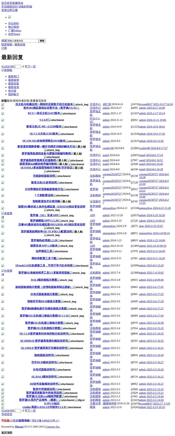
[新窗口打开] (2, 104)
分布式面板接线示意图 (44, 294)
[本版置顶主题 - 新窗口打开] (7, 217)
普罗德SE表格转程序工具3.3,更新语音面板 (44, 272)
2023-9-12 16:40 (156, 251)
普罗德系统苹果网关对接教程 (38, 160)
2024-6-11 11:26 (162, 208)
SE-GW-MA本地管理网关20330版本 (43, 140)
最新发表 (13, 87)
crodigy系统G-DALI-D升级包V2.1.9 (44, 407)
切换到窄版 (25, 6)
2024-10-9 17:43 (156, 133)
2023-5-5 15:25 (155, 389)
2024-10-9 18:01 (156, 126)
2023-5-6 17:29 (155, 301)
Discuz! (19, 426)
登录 (4, 10)
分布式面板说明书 (44, 369)
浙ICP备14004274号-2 (45, 420)
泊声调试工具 (44, 251)
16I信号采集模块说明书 (44, 383)
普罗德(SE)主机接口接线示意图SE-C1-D (44, 315)
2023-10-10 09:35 (156, 245)
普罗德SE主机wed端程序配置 (44, 396)
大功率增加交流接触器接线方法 (44, 189)
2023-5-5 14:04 (155, 400)
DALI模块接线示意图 (44, 279)
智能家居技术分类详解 (46, 201)
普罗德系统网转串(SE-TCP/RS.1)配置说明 (46, 231)
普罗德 (94, 189)
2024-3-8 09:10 (161, 233)
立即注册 (12, 10)
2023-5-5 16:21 (155, 383)
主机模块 (95, 175)
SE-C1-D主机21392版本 (44, 133)
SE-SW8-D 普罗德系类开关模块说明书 (44, 348)
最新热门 (13, 76)
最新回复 (20, 44)
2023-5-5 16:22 (155, 376)
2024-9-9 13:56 (155, 141)
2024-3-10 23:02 (154, 226)
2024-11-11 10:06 (156, 120)
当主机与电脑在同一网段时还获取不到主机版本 (44, 104)
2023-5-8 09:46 (155, 279)
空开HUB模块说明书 (44, 362)
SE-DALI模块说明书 (43, 376)
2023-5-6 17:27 (155, 308)
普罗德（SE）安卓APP (44, 215)
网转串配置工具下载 (44, 258)
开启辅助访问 (9, 6)
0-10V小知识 (51, 403)
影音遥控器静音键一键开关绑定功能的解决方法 (46, 146)
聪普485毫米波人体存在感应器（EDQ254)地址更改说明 (51, 206)
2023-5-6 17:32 (155, 294)
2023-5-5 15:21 (155, 392)
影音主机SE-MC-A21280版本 (44, 126)
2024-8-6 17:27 (159, 148)
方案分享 (95, 403)
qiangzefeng (109, 208)
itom (141, 226)
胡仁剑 (107, 104)
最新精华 (13, 80)
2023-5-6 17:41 (155, 287)
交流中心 (95, 104)
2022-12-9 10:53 (156, 407)
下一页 (32, 66)
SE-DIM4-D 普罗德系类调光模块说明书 (44, 340)
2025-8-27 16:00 (156, 107)
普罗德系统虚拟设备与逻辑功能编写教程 (46, 153)
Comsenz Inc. (52, 426)
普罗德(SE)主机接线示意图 (44, 328)
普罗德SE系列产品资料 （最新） (39, 399)
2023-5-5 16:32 (155, 340)
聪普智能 (6, 44)
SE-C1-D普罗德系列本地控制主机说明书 (43, 333)
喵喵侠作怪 (109, 403)
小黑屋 (14, 420)
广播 (14, 30)
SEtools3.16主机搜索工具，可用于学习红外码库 (44, 265)
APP (92, 215)
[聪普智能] (9, 17)
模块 (92, 407)
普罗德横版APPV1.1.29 (44, 220)
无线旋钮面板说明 (44, 175)
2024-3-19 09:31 (156, 220)
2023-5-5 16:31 (155, 348)
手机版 (5, 420)
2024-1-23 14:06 (156, 240)
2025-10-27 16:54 (163, 104)
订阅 (4, 48)
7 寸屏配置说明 (44, 195)
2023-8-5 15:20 (155, 265)
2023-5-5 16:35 (155, 333)
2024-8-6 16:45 (154, 164)
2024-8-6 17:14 (154, 155)
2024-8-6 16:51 (154, 160)
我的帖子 (13, 94)
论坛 (13, 23)
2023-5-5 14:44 (155, 396)
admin (106, 107)
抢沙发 (12, 90)
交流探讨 (95, 201)
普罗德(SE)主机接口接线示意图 (44, 322)
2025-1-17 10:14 (156, 113)
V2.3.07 (43, 119)
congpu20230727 (112, 174)
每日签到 (13, 26)
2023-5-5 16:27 (155, 362)
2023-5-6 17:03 (155, 315)
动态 (14, 34)
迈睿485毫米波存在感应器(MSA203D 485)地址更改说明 (51, 224)
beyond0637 (145, 104)
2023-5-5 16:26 (155, 369)
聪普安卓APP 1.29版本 (44, 245)
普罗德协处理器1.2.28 (44, 240)
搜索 (4, 40)
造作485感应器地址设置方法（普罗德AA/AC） (51, 107)
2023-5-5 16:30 (155, 355)
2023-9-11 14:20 (156, 258)
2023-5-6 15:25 (155, 328)
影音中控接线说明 (44, 389)
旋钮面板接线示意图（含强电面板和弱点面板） (44, 287)
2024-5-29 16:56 (156, 215)
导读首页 (6, 414)
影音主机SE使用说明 (44, 182)
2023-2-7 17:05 (161, 403)
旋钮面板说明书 (43, 355)
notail (106, 155)
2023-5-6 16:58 (155, 322)
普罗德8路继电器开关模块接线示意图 (44, 308)
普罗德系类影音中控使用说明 (44, 392)
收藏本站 (17, 3)
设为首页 (6, 3)
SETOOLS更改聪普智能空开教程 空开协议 (46, 167)
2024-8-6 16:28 (154, 169)
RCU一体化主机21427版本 (44, 113)
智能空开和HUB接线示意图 (44, 301)
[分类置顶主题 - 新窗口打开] (7, 274)
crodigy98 (108, 148)
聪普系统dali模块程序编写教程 (38, 163)
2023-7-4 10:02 (155, 272)
